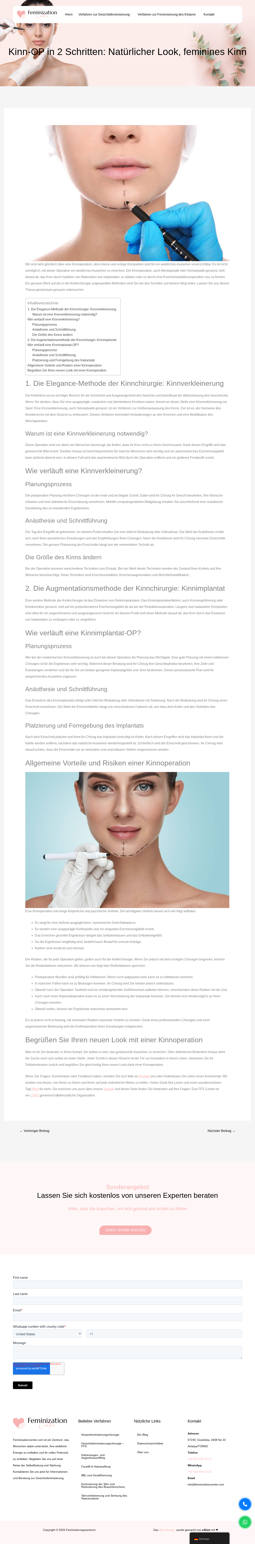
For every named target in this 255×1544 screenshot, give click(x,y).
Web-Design (167, 1529)
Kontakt (209, 14)
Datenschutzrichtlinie (150, 1443)
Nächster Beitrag (221, 1131)
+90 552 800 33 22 (200, 1459)
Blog (35, 1089)
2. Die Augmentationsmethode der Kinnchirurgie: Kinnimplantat (71, 340)
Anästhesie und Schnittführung (54, 329)
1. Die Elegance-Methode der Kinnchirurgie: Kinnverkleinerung (71, 309)
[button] (105, 14)
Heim (69, 14)
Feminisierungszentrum (81, 1529)
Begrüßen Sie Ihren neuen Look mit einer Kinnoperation (66, 370)
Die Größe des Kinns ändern (52, 334)
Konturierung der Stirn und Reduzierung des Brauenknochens (103, 1485)
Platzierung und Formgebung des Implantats (63, 360)
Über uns (143, 1452)
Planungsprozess (44, 324)
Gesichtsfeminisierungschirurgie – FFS (102, 1445)
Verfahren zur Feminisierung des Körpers (167, 14)
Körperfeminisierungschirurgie (100, 1434)
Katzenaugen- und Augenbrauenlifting (93, 1456)
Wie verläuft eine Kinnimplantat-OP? (53, 345)
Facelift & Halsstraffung (96, 1466)
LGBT (35, 1095)
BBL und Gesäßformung (96, 1475)
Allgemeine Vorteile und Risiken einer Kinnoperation (64, 365)
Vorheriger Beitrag (34, 1131)
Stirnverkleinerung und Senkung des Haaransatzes (104, 1497)
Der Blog (142, 1434)
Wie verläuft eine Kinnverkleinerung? (53, 319)
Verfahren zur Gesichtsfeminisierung (104, 14)
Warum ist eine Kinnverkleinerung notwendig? (64, 314)
